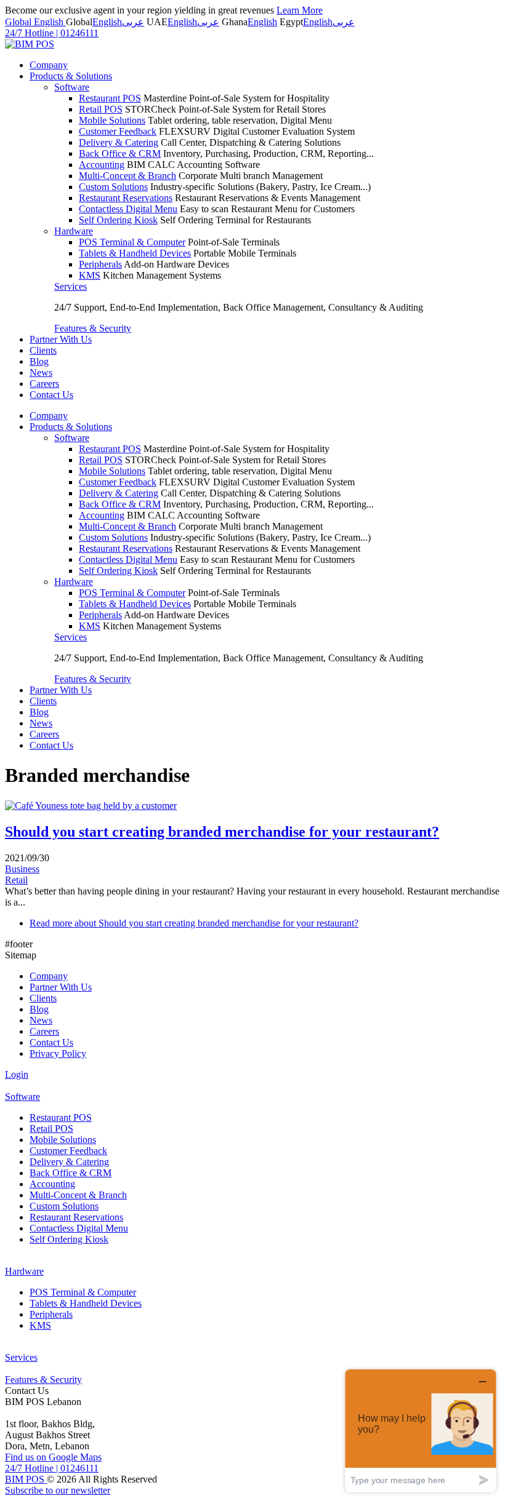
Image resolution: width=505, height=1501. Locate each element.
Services (70, 286)
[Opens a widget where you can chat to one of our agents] (421, 1430)
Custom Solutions (113, 186)
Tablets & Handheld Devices (135, 253)
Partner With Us (61, 339)
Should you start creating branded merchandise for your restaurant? (222, 832)
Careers (44, 383)
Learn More (300, 10)
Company (49, 65)
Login (16, 1074)
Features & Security (92, 328)
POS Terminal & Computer (132, 242)
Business (22, 869)
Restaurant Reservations (125, 198)
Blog (39, 361)
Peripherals (100, 264)
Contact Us (51, 394)
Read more (194, 923)
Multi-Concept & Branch (127, 175)
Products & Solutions (71, 76)
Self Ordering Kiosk (118, 220)
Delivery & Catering (118, 142)
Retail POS (101, 109)
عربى (133, 22)
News (41, 372)
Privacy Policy (58, 1053)
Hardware (73, 231)
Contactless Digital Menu (128, 209)
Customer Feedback (117, 131)
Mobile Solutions (112, 120)
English (107, 22)
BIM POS (26, 1479)
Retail (16, 880)
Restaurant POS (110, 98)
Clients (43, 350)
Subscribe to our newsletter (57, 1490)
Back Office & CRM (120, 153)
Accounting (101, 164)
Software (71, 87)
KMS (89, 275)
